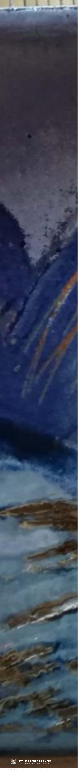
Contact (52, 769)
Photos (47, 769)
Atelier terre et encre (35, 761)
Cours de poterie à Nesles (38, 769)
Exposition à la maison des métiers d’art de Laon (21, 769)
